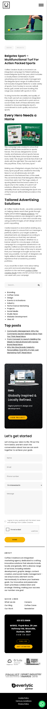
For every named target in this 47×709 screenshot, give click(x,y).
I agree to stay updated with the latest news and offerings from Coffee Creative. (23, 521)
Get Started (23, 646)
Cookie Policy (23, 698)
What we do (10, 602)
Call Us (23, 641)
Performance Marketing (18, 306)
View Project (17, 417)
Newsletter (29, 608)
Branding (11, 292)
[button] (42, 704)
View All (10, 319)
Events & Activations (16, 300)
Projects (20, 47)
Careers (28, 602)
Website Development (17, 316)
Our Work (9, 608)
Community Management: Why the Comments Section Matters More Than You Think (24, 334)
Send (14, 539)
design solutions (27, 214)
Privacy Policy (23, 704)
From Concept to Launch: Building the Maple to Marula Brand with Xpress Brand (24, 342)
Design (9, 47)
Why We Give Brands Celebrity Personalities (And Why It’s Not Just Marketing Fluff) (23, 350)
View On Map (23, 635)
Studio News (12, 314)
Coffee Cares (13, 295)
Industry (10, 303)
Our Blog (8, 605)
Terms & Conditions (23, 701)
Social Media (12, 311)
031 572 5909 (23, 620)
